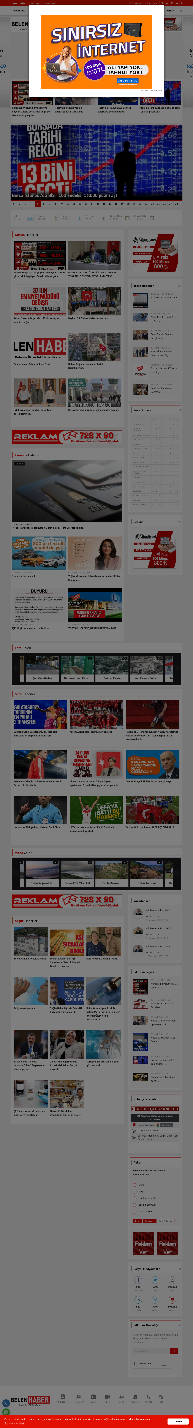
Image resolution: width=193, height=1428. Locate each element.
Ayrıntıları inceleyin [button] (15, 1423)
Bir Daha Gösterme (151, 90)
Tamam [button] (178, 1421)
